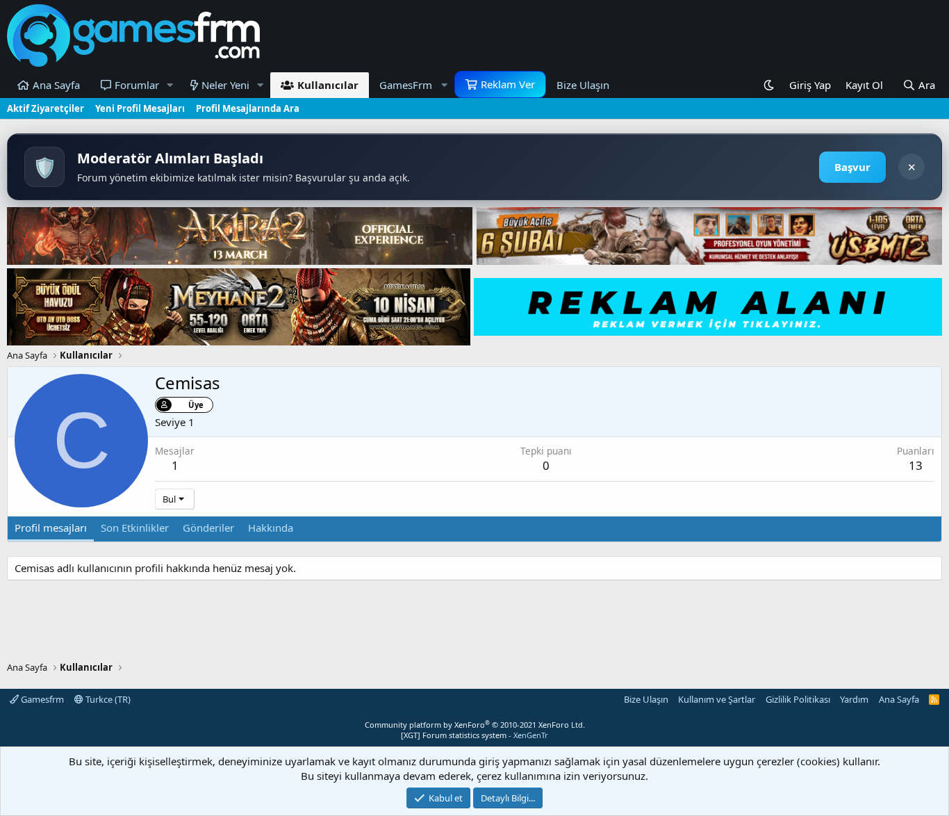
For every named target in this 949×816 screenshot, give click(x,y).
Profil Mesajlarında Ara (247, 108)
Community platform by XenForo (475, 724)
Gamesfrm (41, 699)
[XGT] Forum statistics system (474, 735)
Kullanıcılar (327, 85)
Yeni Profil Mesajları (140, 108)
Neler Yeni (225, 85)
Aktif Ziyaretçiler (45, 108)
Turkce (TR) (107, 699)
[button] (170, 85)
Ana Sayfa (56, 85)
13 (916, 465)
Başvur (852, 167)
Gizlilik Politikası (798, 699)
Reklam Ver (508, 84)
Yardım (854, 699)
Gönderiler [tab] (208, 528)
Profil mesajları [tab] (51, 528)
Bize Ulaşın (582, 85)
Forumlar (137, 85)
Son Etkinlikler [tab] (135, 528)
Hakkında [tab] (270, 528)
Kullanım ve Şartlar (716, 699)
